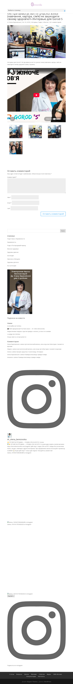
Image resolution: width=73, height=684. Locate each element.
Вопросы (19, 674)
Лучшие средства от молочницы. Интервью (30, 352)
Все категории (11, 266)
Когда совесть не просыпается (16, 337)
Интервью (34, 22)
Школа (26, 674)
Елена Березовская (15, 22)
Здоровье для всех (13, 262)
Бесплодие (10, 255)
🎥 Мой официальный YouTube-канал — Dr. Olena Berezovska (26, 329)
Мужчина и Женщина (13, 259)
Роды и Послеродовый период (16, 245)
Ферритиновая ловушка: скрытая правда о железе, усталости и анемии (29, 331)
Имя (9, 197)
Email (9, 203)
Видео (49, 674)
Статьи (11, 674)
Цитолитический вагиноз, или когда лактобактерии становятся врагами (39, 349)
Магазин (34, 674)
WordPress (47, 681)
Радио (40, 22)
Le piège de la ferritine (13, 334)
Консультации (31, 676)
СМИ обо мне (57, 674)
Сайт (8, 208)
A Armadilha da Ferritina (14, 326)
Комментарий (12, 177)
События (45, 22)
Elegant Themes (32, 681)
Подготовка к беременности (16, 239)
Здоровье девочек (13, 252)
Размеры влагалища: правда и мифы (36, 354)
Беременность (11, 242)
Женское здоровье (13, 249)
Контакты (41, 676)
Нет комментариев (55, 22)
